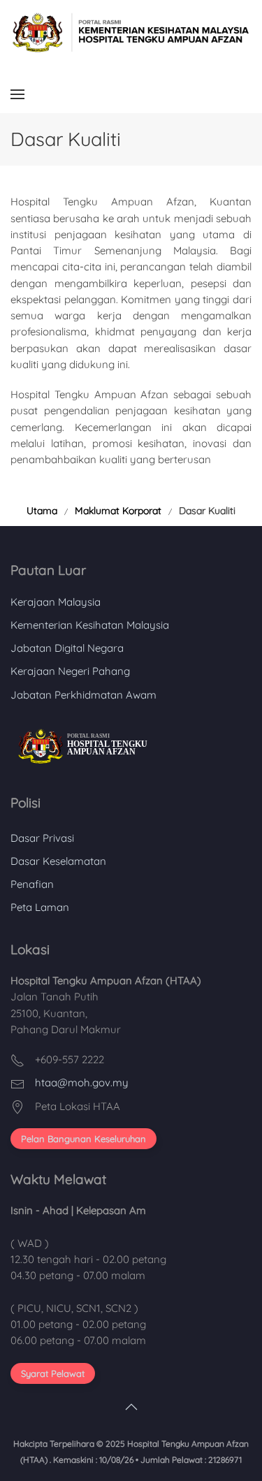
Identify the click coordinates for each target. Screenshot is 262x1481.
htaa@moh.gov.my (82, 1082)
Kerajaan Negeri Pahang (70, 671)
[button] (17, 94)
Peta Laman (39, 907)
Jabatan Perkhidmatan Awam (83, 694)
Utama (42, 510)
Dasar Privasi (42, 838)
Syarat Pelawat (53, 1373)
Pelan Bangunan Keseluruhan (83, 1138)
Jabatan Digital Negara (67, 648)
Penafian (32, 884)
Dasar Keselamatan (58, 861)
